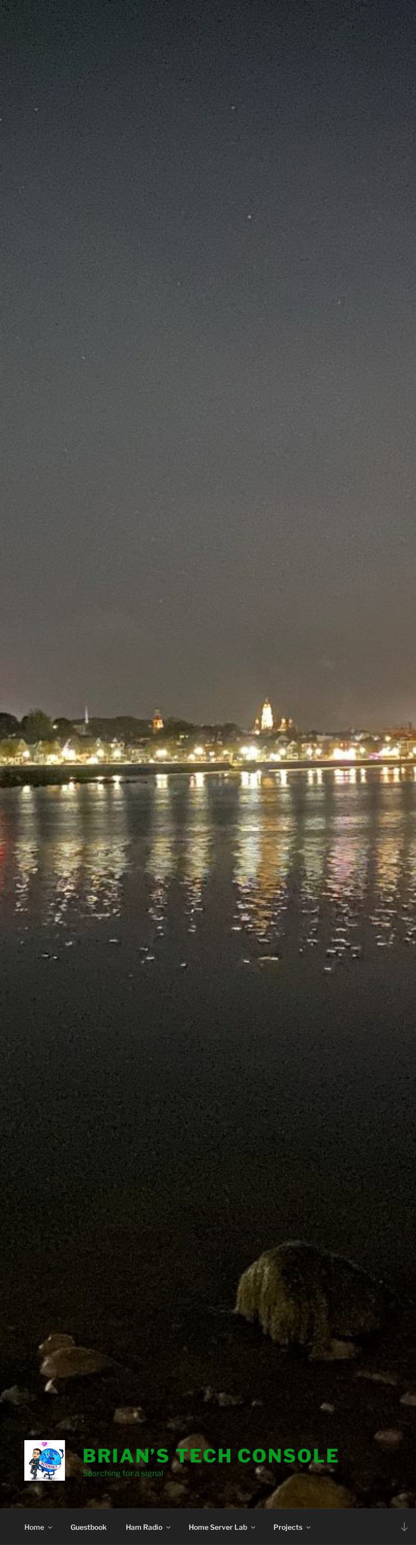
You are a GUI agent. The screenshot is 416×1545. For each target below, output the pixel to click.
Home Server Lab (218, 1527)
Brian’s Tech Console (211, 1456)
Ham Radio (144, 1527)
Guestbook (89, 1527)
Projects (287, 1527)
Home (34, 1527)
